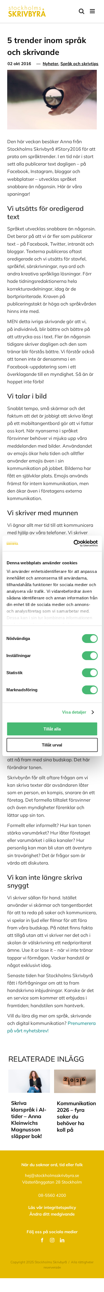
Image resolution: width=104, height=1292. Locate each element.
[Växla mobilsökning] (81, 11)
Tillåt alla (52, 729)
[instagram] (52, 1240)
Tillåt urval (52, 745)
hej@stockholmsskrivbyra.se (52, 1175)
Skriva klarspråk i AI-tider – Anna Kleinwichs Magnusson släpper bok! (28, 1119)
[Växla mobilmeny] (93, 11)
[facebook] (42, 1240)
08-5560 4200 (52, 1195)
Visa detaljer (74, 712)
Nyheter (50, 63)
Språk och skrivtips (79, 63)
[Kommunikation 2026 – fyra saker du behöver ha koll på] (75, 1072)
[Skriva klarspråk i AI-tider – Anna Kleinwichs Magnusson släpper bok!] (29, 1072)
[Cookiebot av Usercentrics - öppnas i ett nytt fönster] (74, 543)
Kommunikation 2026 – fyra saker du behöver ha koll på (76, 1116)
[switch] (90, 655)
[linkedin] (62, 1240)
